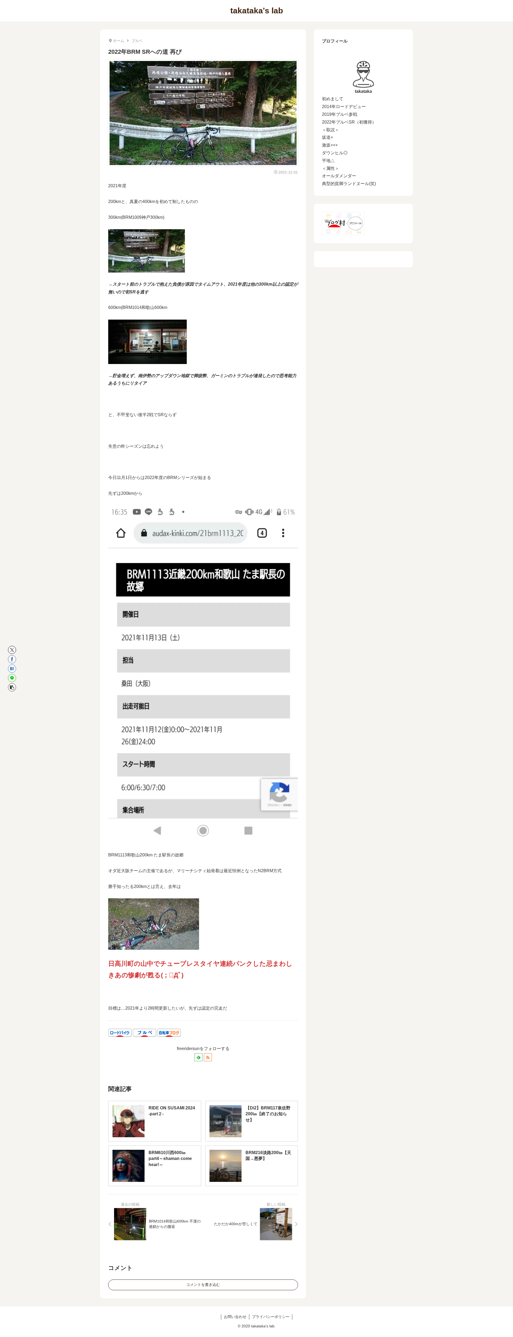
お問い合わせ (235, 1317)
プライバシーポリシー (270, 1317)
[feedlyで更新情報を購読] (199, 1057)
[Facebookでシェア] (12, 659)
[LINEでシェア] (12, 678)
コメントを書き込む (203, 1284)
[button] (12, 687)
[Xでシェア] (12, 650)
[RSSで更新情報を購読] (208, 1057)
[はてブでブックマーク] (12, 669)
